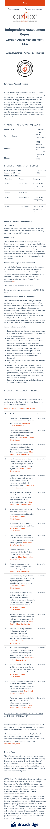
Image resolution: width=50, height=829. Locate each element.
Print (25, 3)
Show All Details (10, 408)
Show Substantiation (17, 426)
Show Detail (26, 423)
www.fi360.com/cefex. (12, 744)
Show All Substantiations (27, 408)
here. (14, 281)
